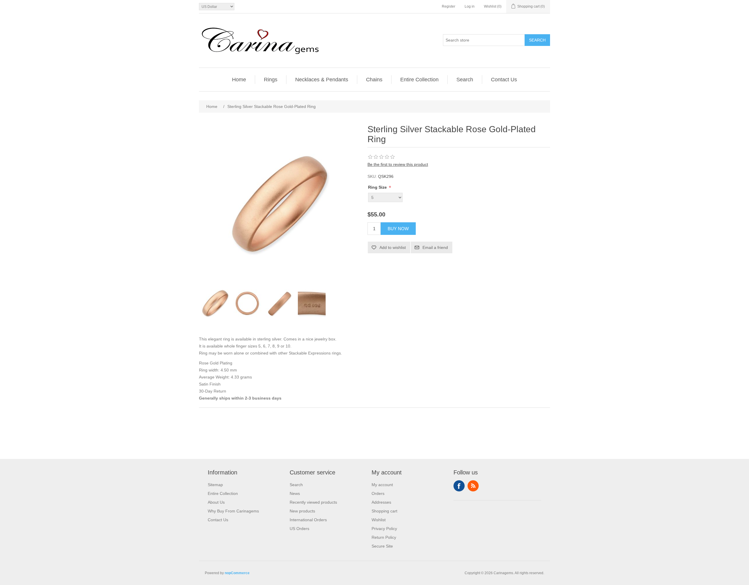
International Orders (308, 519)
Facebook (459, 485)
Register (448, 6)
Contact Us (504, 79)
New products (302, 511)
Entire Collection (419, 79)
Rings (270, 79)
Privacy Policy (384, 528)
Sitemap (215, 484)
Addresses (381, 502)
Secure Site (382, 546)
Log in (470, 6)
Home (239, 79)
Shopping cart (384, 511)
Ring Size (378, 187)
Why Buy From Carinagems (233, 511)
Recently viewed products (313, 502)
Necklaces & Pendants (321, 79)
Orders (378, 493)
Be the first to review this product (397, 164)
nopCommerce (237, 573)
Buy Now (398, 228)
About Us (216, 502)
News (295, 493)
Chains (374, 79)
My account (382, 484)
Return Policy (384, 537)
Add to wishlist (392, 247)
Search (537, 40)
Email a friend (435, 247)
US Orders (299, 528)
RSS (473, 485)
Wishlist (379, 519)
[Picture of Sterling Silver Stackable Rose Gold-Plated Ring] (215, 303)
